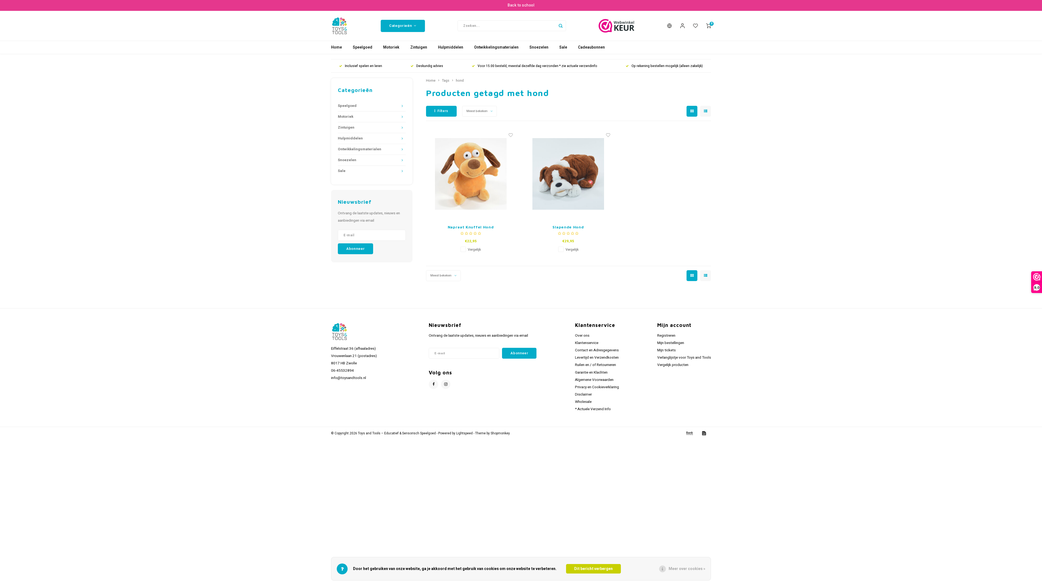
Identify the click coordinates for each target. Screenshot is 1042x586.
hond (460, 80)
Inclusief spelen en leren (363, 66)
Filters (442, 111)
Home (336, 47)
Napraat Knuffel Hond (471, 227)
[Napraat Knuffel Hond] (471, 174)
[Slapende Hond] (568, 174)
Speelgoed (362, 47)
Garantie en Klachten (591, 372)
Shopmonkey (500, 433)
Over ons (582, 335)
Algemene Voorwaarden (594, 380)
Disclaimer (583, 394)
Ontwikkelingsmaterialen (496, 47)
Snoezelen (538, 47)
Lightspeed (464, 433)
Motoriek (391, 47)
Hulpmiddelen (450, 47)
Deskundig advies (429, 66)
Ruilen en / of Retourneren (595, 365)
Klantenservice (586, 343)
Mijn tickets (666, 350)
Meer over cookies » (687, 569)
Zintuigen (418, 47)
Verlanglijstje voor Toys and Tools (684, 357)
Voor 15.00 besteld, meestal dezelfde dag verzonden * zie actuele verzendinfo (537, 66)
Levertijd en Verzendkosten (597, 357)
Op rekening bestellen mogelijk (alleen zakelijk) (667, 66)
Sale (563, 47)
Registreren (666, 335)
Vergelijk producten (672, 365)
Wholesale (583, 402)
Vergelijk (474, 249)
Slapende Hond (568, 227)
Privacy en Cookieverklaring (597, 387)
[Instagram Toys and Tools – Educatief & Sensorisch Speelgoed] (445, 384)
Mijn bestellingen (670, 343)
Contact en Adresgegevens (597, 350)
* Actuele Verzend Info (593, 409)
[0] (708, 25)
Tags (445, 80)
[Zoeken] (560, 25)
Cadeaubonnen (591, 47)
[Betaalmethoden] (689, 433)
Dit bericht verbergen (593, 569)
